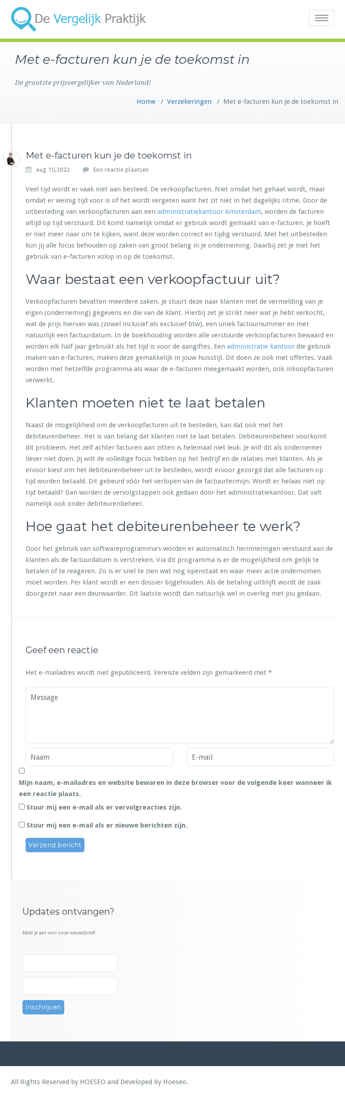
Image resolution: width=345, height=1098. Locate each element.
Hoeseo (174, 1082)
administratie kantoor (261, 346)
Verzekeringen (189, 101)
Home (146, 101)
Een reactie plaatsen (121, 169)
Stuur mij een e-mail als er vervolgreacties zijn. (104, 807)
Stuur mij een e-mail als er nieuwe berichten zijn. (107, 825)
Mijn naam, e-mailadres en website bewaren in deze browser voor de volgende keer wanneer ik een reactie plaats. (175, 788)
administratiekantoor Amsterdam (209, 212)
